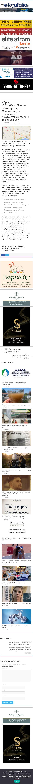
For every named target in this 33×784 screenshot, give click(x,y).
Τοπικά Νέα (18, 124)
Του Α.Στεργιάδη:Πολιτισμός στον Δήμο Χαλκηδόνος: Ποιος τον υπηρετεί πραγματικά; (15, 517)
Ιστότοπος (4, 696)
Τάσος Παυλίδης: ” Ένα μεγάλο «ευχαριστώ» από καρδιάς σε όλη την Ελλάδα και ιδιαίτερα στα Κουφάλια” (16, 493)
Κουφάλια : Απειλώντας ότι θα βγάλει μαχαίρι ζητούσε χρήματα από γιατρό (20, 356)
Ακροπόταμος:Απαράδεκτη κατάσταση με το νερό (16, 405)
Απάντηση (28, 653)
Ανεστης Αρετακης (14, 642)
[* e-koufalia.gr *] (16, 5)
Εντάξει (17, 781)
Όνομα (3, 684)
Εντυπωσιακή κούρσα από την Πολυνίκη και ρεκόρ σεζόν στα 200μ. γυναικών (16, 561)
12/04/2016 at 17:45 (26, 642)
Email (3, 690)
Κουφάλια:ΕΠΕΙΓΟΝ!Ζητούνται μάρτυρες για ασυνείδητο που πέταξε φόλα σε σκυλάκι (12, 350)
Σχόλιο (4, 668)
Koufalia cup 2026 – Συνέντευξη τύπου (13, 583)
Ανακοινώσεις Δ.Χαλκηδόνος (10, 124)
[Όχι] (31, 776)
